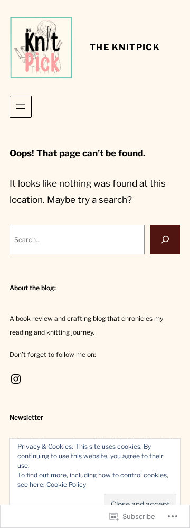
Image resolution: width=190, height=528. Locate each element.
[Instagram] (16, 379)
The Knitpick (125, 47)
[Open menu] (21, 107)
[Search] (165, 239)
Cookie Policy (66, 484)
